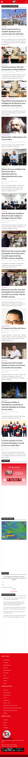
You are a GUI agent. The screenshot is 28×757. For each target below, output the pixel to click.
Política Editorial (6, 695)
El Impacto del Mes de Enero (13, 328)
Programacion (6, 660)
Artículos (5, 680)
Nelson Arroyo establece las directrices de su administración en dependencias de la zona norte (13, 174)
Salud (4, 675)
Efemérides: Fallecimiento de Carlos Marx (13, 138)
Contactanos (6, 700)
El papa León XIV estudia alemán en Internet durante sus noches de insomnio (13, 365)
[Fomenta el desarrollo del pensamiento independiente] (14, 55)
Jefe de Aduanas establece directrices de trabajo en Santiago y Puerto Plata (12, 215)
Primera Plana (5, 98)
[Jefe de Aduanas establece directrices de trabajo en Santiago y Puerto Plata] (14, 201)
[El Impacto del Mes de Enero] (14, 316)
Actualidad (4, 27)
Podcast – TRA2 (6, 702)
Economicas (4, 167)
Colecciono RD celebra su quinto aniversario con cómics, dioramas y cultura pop (14, 598)
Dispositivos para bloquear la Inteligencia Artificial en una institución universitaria (13, 103)
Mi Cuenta (5, 690)
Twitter (4, 725)
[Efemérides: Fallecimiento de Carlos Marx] (14, 125)
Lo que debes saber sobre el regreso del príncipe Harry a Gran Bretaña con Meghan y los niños (14, 616)
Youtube (5, 722)
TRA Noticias (12, 36)
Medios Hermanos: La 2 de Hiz (10, 705)
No (3, 584)
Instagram (5, 727)
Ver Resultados (14, 591)
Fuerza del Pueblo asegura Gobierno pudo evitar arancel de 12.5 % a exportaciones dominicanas (14, 608)
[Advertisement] (14, 501)
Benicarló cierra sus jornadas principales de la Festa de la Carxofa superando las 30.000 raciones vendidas (13, 254)
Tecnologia (4, 65)
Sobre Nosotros (7, 692)
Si (3, 582)
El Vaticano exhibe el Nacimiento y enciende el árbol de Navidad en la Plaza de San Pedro (13, 405)
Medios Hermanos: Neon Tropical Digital (12, 708)
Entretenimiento (5, 135)
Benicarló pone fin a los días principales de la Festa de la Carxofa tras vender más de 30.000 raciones (13, 293)
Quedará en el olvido (7, 587)
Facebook (5, 720)
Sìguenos (5, 713)
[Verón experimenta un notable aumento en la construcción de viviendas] (14, 17)
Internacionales (6, 665)
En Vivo (5, 697)
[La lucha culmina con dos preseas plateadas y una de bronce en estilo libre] (14, 428)
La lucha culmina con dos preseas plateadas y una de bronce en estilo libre (12, 442)
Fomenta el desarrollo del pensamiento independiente (13, 68)
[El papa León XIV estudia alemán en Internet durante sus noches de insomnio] (14, 350)
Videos (4, 683)
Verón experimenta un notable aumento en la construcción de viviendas (12, 31)
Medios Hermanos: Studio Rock (10, 710)
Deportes (3, 438)
